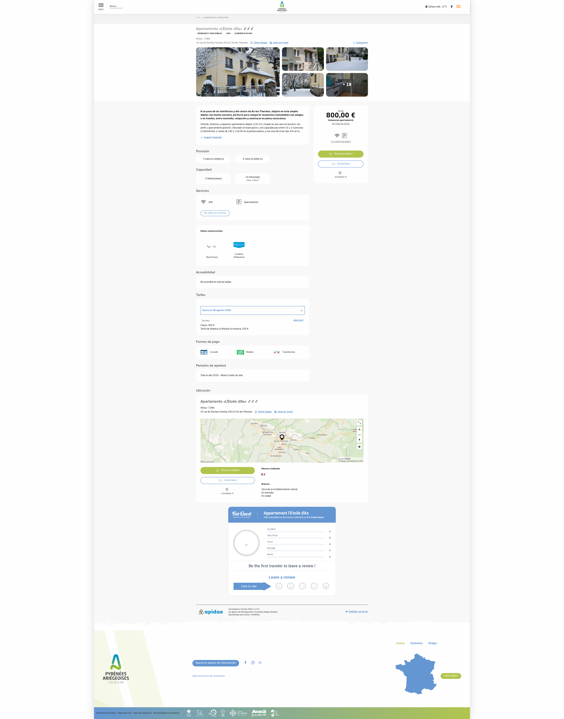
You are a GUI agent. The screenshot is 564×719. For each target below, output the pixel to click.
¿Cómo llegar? (451, 676)
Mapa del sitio (125, 713)
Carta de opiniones (142, 713)
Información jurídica (106, 713)
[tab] (250, 310)
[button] (114, 6)
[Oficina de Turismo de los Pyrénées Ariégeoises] (282, 6)
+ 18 (347, 85)
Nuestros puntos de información (216, 663)
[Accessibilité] (451, 6)
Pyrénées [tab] (417, 643)
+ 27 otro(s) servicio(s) (341, 142)
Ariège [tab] (432, 643)
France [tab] (400, 643)
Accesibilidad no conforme (166, 713)
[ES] (459, 6)
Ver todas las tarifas (341, 124)
